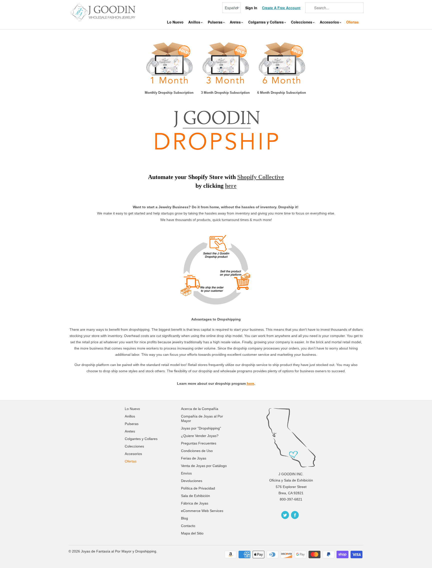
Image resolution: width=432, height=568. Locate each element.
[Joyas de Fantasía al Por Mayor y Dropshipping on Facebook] (295, 515)
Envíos (186, 473)
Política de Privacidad (198, 488)
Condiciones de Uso (197, 451)
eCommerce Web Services (202, 511)
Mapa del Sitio (192, 533)
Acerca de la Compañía (199, 409)
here (250, 384)
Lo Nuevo (175, 22)
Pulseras (216, 22)
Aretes (236, 22)
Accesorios (330, 22)
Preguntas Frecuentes (198, 443)
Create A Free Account (281, 8)
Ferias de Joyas (193, 458)
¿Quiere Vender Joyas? (199, 436)
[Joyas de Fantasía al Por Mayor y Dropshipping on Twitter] (285, 515)
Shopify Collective (260, 177)
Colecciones (302, 22)
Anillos (194, 22)
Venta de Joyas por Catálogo (204, 466)
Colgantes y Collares (266, 22)
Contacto (188, 526)
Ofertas (352, 22)
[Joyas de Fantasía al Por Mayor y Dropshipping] (103, 11)
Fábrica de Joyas (194, 503)
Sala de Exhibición (195, 496)
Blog (184, 518)
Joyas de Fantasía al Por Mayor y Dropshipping (118, 551)
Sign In (251, 8)
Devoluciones (191, 481)
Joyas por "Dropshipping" (201, 428)
